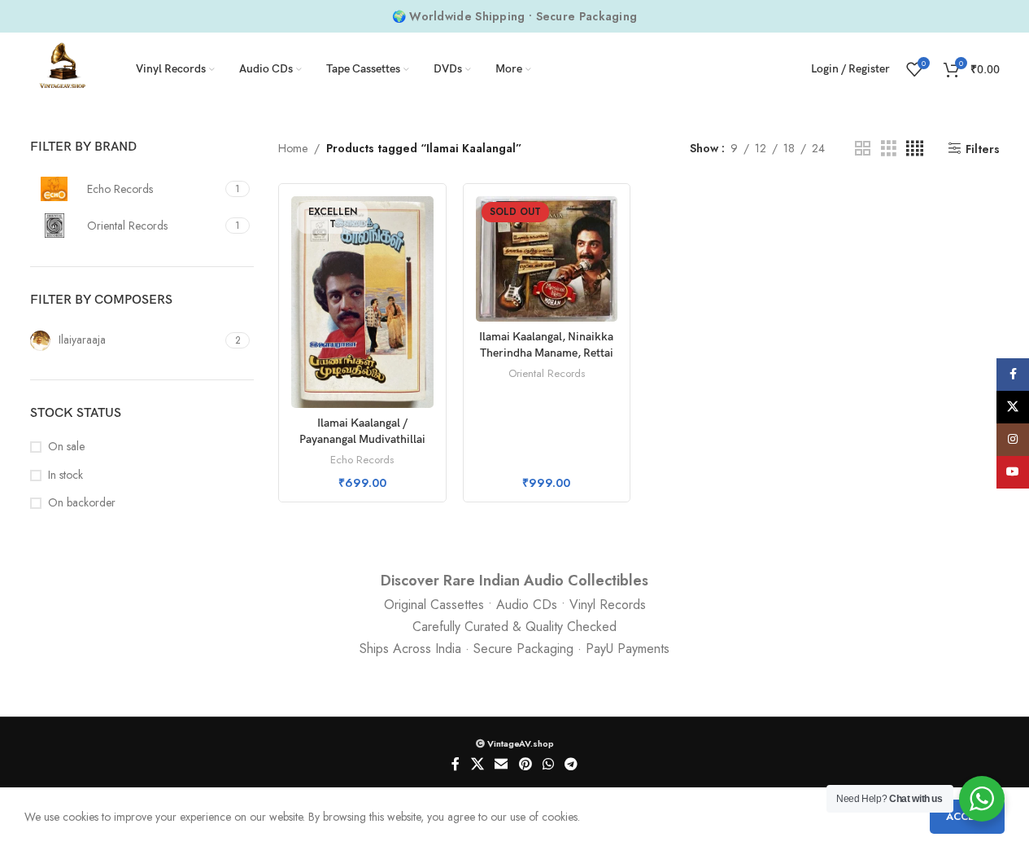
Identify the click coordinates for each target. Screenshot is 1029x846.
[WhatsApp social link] (548, 765)
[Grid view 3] (888, 148)
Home (292, 148)
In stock (65, 475)
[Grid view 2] (862, 148)
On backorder (82, 503)
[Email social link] (501, 765)
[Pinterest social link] (525, 765)
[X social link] (477, 765)
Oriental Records (546, 373)
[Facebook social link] (455, 765)
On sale (66, 446)
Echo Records (362, 459)
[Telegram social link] (570, 765)
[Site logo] (62, 67)
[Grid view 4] (914, 148)
